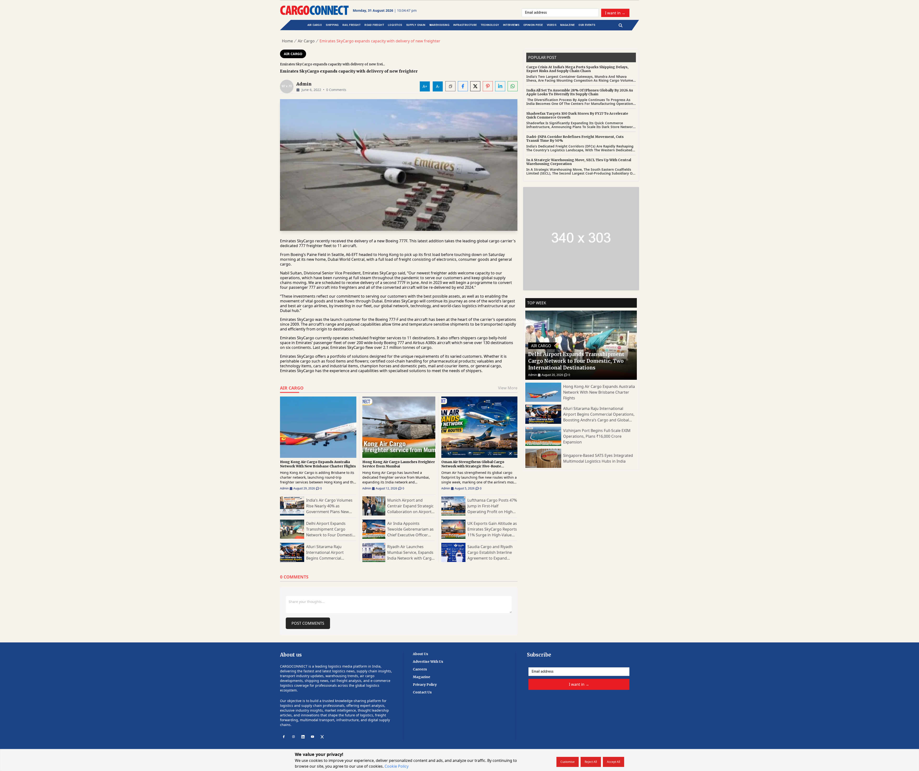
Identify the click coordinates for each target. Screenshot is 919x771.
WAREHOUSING (439, 25)
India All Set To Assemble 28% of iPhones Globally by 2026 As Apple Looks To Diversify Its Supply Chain (579, 92)
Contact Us (422, 692)
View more (507, 388)
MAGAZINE (567, 25)
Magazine (421, 677)
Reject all (591, 762)
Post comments (307, 623)
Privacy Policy (425, 684)
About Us (420, 654)
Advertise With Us (428, 661)
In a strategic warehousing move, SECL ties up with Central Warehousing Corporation (578, 162)
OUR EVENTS (586, 25)
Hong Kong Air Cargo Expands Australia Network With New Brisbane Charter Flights (318, 464)
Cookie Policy (397, 766)
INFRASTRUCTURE (465, 25)
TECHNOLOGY (490, 25)
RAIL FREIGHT (351, 25)
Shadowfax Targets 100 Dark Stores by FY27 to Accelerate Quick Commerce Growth (577, 115)
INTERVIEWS (511, 25)
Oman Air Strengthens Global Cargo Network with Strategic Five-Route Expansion (472, 464)
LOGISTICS (395, 25)
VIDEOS (551, 25)
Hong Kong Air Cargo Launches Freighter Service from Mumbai (398, 464)
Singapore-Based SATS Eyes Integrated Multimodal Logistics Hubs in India (598, 458)
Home (287, 41)
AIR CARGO (315, 25)
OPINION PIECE (533, 25)
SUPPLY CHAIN (416, 25)
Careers (420, 669)
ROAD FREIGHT (374, 25)
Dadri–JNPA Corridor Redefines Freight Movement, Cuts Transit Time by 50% (575, 138)
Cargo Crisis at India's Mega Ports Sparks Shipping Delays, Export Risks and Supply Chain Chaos (577, 69)
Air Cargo (306, 41)
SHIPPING (332, 25)
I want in (615, 12)
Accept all (613, 762)
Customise (567, 762)
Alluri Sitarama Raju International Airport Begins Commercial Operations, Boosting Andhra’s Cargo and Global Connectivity (598, 414)
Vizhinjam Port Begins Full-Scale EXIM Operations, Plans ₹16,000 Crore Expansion (597, 436)
